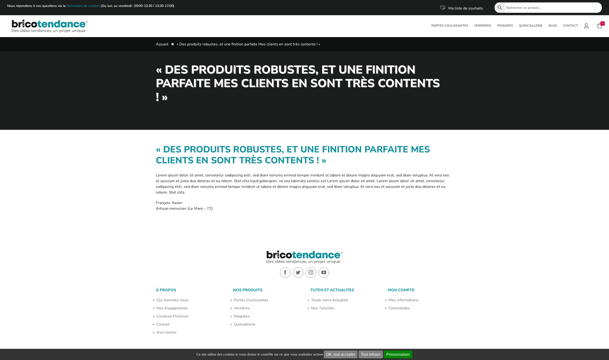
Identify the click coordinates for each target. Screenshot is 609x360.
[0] (599, 26)
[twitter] (298, 272)
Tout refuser (371, 354)
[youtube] (324, 272)
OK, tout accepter (340, 354)
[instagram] (311, 272)
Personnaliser (398, 354)
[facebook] (285, 272)
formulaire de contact (83, 6)
